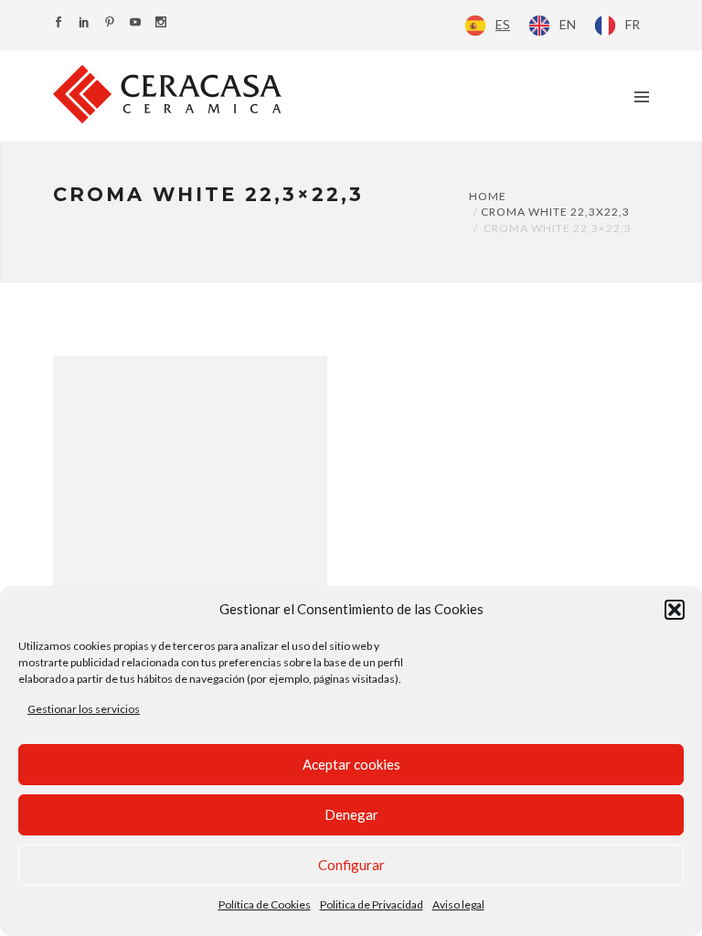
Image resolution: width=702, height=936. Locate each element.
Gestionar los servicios (83, 709)
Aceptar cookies (351, 764)
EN (567, 24)
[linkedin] (84, 23)
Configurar (351, 864)
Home (487, 196)
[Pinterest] (109, 23)
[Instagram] (160, 23)
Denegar (351, 814)
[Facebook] (58, 23)
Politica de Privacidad (371, 904)
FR (632, 24)
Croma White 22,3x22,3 (555, 211)
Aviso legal (458, 904)
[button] (674, 610)
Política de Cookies (264, 904)
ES (502, 24)
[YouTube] (135, 23)
